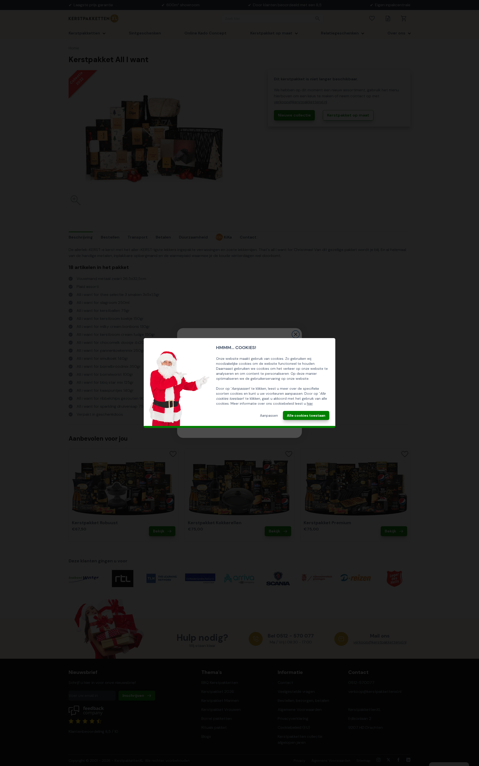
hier (310, 403)
